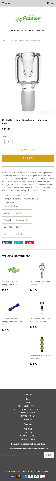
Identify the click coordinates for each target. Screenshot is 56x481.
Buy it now (28, 158)
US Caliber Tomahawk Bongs (15, 181)
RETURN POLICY (28, 416)
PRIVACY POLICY (28, 439)
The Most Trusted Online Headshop (35, 471)
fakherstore (15, 471)
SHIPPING (28, 419)
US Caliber (20, 213)
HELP (28, 402)
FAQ (28, 399)
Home (4, 41)
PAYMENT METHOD (28, 413)
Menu (7, 3)
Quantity (5, 136)
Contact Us (28, 432)
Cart (52, 3)
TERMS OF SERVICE (28, 436)
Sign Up (49, 455)
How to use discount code (28, 406)
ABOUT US (28, 429)
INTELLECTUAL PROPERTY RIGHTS (28, 409)
